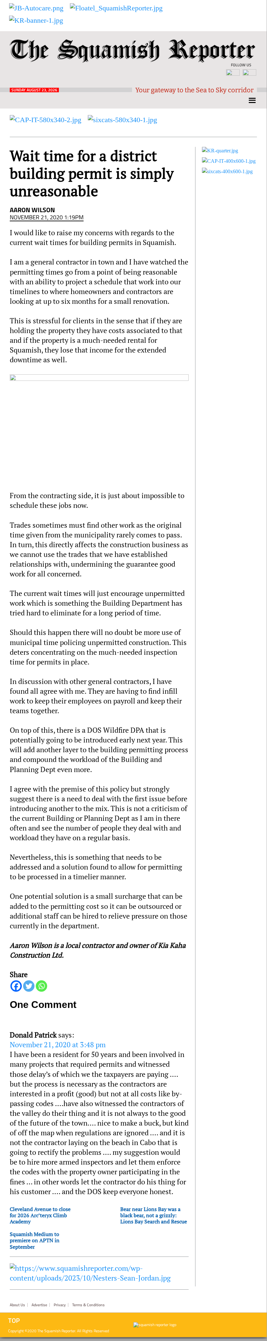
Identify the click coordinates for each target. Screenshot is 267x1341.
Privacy (60, 1305)
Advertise (39, 1305)
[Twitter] (28, 986)
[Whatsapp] (41, 986)
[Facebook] (16, 986)
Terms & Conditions (88, 1305)
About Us (17, 1305)
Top (14, 1320)
